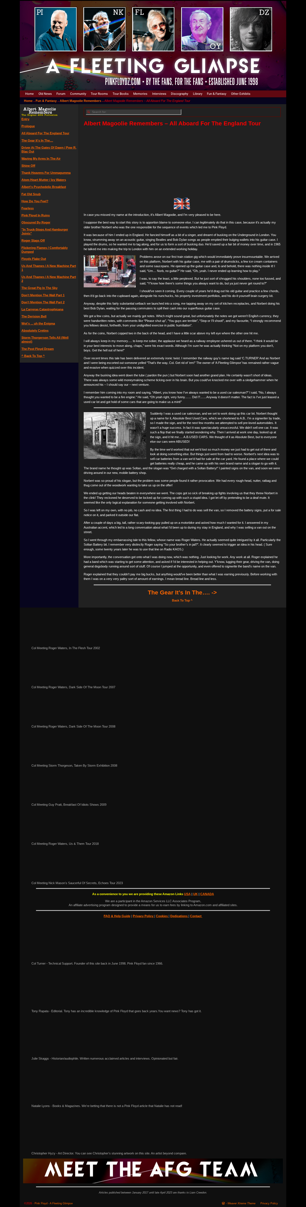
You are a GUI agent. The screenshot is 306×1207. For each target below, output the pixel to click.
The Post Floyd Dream (37, 349)
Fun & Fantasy (216, 94)
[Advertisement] (182, 160)
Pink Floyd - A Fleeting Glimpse (54, 1203)
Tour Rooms (99, 94)
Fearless (27, 208)
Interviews (159, 94)
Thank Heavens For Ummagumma (46, 172)
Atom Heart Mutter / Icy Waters (43, 180)
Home (29, 94)
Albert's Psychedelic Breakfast (43, 187)
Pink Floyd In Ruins (35, 215)
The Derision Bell (33, 316)
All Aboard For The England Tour (45, 133)
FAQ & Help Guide (117, 916)
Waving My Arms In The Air (41, 158)
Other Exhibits (240, 94)
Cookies (162, 916)
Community (78, 94)
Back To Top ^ (182, 600)
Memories (140, 94)
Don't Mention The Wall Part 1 (43, 295)
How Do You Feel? (34, 201)
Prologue (28, 126)
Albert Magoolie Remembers (80, 101)
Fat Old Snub (31, 194)
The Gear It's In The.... (37, 140)
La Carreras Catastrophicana (42, 309)
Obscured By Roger (35, 222)
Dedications (179, 916)
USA (187, 894)
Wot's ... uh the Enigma (38, 323)
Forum (60, 94)
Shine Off (28, 165)
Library (197, 94)
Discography (179, 94)
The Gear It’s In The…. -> (182, 592)
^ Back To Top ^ (33, 356)
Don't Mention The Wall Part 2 (43, 302)
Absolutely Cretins (35, 330)
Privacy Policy (143, 916)
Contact (196, 916)
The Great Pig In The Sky (39, 288)
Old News (45, 94)
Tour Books (121, 94)
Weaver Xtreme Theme (241, 1203)
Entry (25, 119)
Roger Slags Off (33, 240)
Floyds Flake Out (33, 259)
